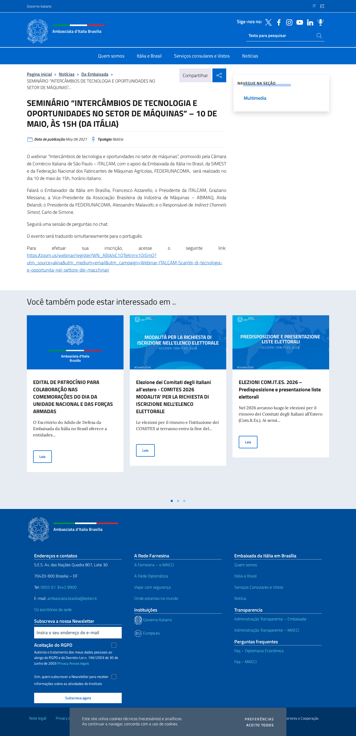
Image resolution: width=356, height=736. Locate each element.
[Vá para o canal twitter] (267, 22)
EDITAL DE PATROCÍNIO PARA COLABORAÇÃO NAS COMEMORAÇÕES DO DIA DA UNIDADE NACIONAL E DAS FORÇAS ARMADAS (73, 396)
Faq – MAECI (245, 661)
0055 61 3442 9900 (58, 587)
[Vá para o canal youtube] (298, 22)
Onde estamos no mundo (156, 598)
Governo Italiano (157, 620)
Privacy (63, 663)
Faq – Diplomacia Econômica (259, 650)
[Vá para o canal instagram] (288, 22)
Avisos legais (79, 663)
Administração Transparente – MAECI (266, 630)
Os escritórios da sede (53, 609)
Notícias (67, 74)
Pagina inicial (39, 74)
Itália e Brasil (245, 576)
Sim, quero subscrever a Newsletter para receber (71, 677)
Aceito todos (260, 725)
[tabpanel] (75, 405)
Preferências (259, 719)
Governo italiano (39, 6)
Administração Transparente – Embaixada (270, 619)
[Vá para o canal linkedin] (309, 22)
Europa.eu (151, 633)
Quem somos (245, 565)
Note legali (37, 718)
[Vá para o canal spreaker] (319, 22)
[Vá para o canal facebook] (277, 22)
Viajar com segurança (152, 587)
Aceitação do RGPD (53, 645)
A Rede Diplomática (151, 576)
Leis (45, 456)
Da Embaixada (94, 74)
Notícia (240, 598)
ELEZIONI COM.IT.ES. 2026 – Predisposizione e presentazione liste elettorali (280, 389)
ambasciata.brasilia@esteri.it (72, 598)
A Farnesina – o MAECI (154, 565)
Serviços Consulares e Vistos (258, 587)
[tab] (172, 501)
